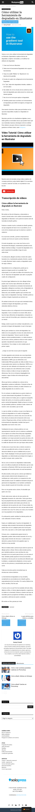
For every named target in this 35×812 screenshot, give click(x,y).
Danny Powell (7, 24)
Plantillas (4, 748)
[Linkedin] (15, 803)
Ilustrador (12, 607)
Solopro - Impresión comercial (9, 760)
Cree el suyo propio (6, 769)
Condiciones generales (7, 753)
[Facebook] (9, 803)
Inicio (3, 6)
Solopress (22, 127)
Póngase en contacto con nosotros (10, 737)
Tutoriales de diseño (11, 6)
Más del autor (20, 663)
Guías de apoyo (5, 746)
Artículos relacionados (9, 663)
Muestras (4, 767)
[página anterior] (3, 693)
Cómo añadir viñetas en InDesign (8, 617)
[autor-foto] (17, 640)
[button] (3, 2)
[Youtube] (26, 803)
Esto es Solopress (6, 732)
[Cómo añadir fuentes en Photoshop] (6, 686)
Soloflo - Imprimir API (7, 762)
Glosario (4, 750)
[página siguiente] (5, 693)
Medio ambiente (6, 734)
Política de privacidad (7, 751)
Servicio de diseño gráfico (8, 764)
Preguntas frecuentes (7, 744)
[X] (22, 803)
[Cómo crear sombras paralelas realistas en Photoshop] (6, 670)
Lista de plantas (5, 736)
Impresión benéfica (6, 765)
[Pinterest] (19, 803)
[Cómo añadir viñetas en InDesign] (6, 678)
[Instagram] (12, 803)
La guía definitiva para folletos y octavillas (27, 617)
